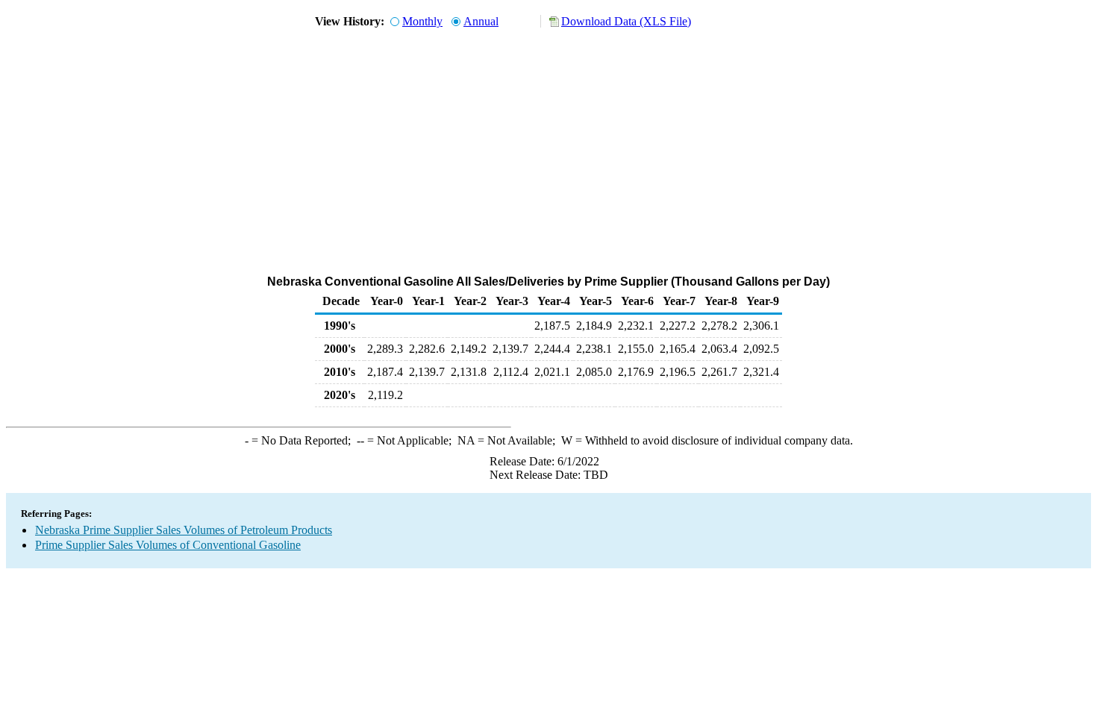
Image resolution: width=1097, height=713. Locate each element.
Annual (481, 21)
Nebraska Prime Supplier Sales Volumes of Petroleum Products (183, 530)
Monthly (422, 21)
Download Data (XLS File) (626, 21)
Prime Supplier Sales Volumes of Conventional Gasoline (168, 544)
